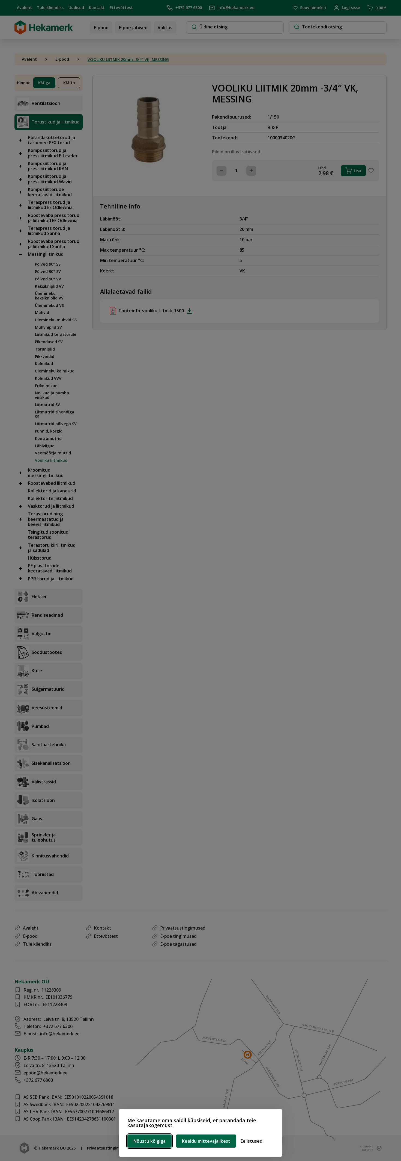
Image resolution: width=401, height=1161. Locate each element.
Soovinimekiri (313, 8)
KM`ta (69, 82)
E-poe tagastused (178, 944)
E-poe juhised (133, 28)
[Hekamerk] (43, 32)
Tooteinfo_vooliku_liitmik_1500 (151, 311)
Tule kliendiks (50, 7)
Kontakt (97, 7)
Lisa (357, 170)
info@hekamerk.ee (235, 7)
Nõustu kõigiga (149, 1141)
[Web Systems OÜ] (378, 1148)
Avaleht (24, 7)
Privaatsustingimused (182, 928)
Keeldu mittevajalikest (206, 1141)
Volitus (165, 28)
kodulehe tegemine (366, 1148)
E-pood (101, 28)
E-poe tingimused (178, 936)
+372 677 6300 (188, 7)
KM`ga (44, 82)
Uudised (76, 7)
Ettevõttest (121, 7)
